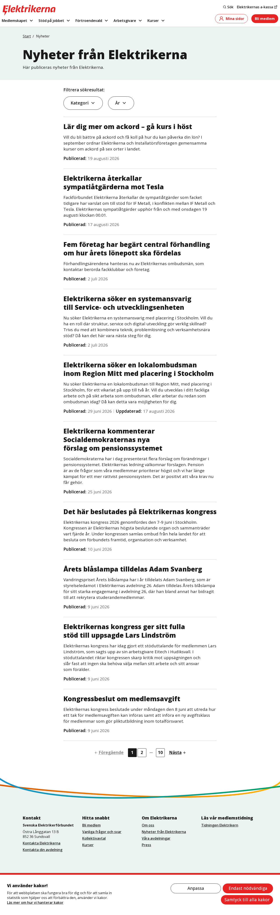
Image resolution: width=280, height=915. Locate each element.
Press (146, 844)
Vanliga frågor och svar (101, 831)
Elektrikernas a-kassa (255, 7)
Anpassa (195, 888)
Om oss (148, 825)
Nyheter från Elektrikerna (164, 831)
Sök (230, 7)
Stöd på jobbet (51, 20)
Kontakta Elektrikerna (41, 843)
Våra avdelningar (156, 838)
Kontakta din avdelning (42, 849)
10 (160, 752)
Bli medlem (265, 18)
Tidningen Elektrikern (219, 825)
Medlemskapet (14, 20)
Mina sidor (235, 18)
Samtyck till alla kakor (247, 900)
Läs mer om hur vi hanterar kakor (35, 902)
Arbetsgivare (125, 20)
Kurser (153, 20)
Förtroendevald (88, 20)
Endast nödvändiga (248, 888)
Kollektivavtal (94, 838)
